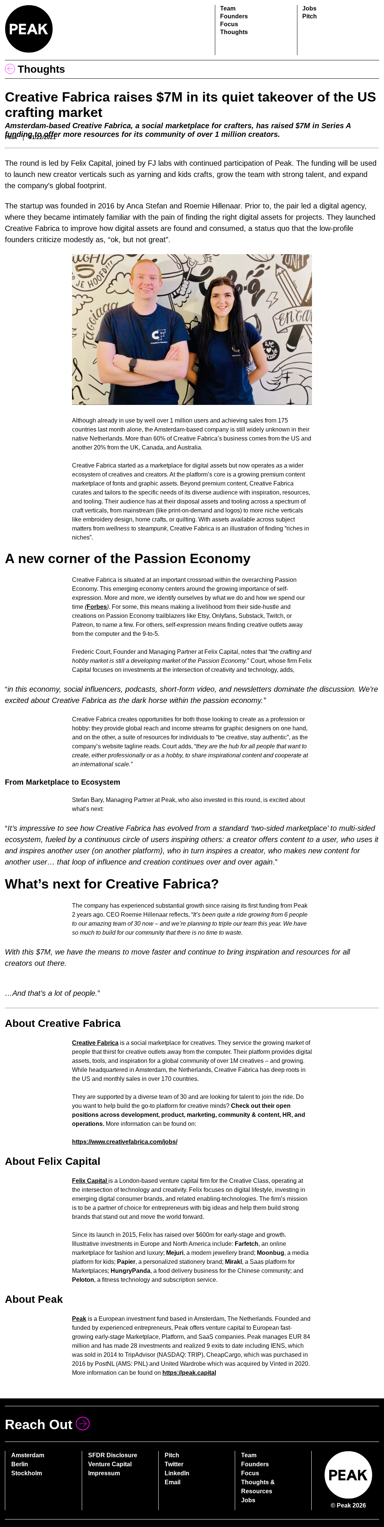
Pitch (309, 16)
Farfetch (246, 1244)
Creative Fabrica (95, 1043)
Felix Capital (90, 1181)
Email (172, 1482)
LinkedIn (177, 1473)
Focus (229, 24)
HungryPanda (130, 1271)
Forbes (97, 607)
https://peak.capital (189, 1373)
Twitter (174, 1464)
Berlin (19, 1464)
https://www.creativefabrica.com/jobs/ (124, 1142)
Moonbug (270, 1253)
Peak (79, 1319)
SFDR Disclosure (112, 1455)
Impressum (104, 1473)
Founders (234, 16)
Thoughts (234, 32)
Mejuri (174, 1253)
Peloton (83, 1280)
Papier (126, 1262)
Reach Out (38, 1424)
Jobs (309, 8)
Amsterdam (27, 1455)
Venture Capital (110, 1464)
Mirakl (233, 1262)
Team (228, 8)
